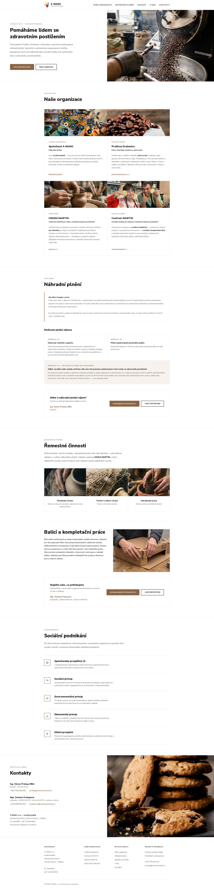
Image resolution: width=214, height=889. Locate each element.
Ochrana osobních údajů (154, 852)
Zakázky (141, 5)
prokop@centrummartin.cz (124, 403)
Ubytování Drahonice (92, 863)
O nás (153, 5)
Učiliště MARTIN (90, 860)
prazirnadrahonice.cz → (121, 174)
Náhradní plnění (124, 5)
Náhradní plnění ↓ (56, 174)
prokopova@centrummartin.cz (123, 592)
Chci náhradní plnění (22, 67)
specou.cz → (54, 249)
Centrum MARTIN (91, 856)
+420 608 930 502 (152, 592)
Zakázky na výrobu (122, 860)
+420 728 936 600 (152, 403)
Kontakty (164, 5)
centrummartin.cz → (120, 249)
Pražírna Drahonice (91, 852)
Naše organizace (102, 5)
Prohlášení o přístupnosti (154, 856)
